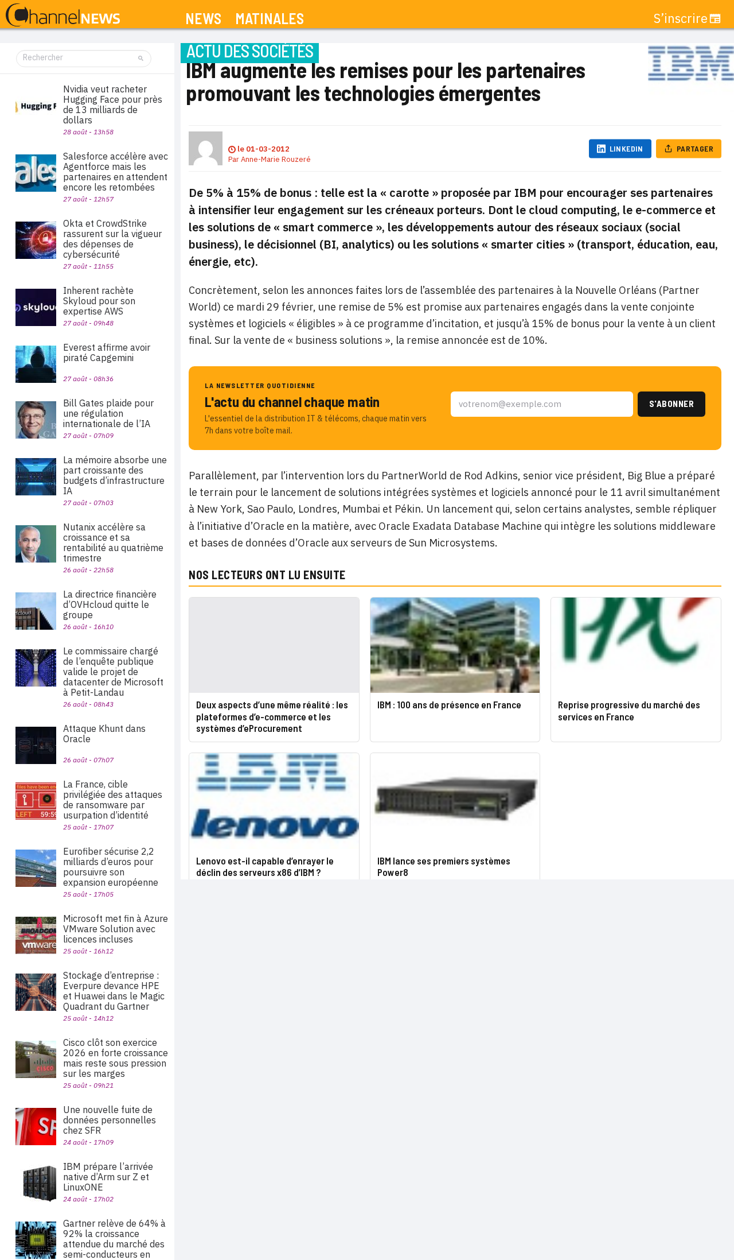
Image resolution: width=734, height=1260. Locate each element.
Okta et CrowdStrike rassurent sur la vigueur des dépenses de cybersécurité (112, 239)
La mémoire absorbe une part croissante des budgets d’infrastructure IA (115, 475)
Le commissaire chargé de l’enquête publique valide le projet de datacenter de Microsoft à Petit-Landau (113, 671)
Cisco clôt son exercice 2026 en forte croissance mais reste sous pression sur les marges (115, 1058)
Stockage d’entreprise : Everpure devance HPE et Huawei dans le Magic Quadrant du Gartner (114, 991)
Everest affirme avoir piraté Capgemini (106, 352)
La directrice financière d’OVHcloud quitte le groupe (110, 604)
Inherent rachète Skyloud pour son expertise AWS (99, 301)
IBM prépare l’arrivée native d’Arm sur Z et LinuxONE (108, 1177)
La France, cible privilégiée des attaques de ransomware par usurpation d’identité (112, 799)
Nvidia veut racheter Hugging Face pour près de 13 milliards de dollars (112, 104)
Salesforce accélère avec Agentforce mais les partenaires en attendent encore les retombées (115, 171)
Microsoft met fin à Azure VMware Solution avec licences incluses (115, 929)
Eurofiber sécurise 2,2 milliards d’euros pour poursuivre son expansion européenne (110, 867)
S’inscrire (681, 18)
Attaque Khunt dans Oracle (104, 734)
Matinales (269, 18)
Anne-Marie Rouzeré (276, 159)
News (203, 18)
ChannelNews (63, 15)
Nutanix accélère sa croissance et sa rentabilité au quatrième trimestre (113, 542)
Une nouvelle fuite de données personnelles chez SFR (109, 1120)
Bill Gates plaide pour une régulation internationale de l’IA (108, 413)
